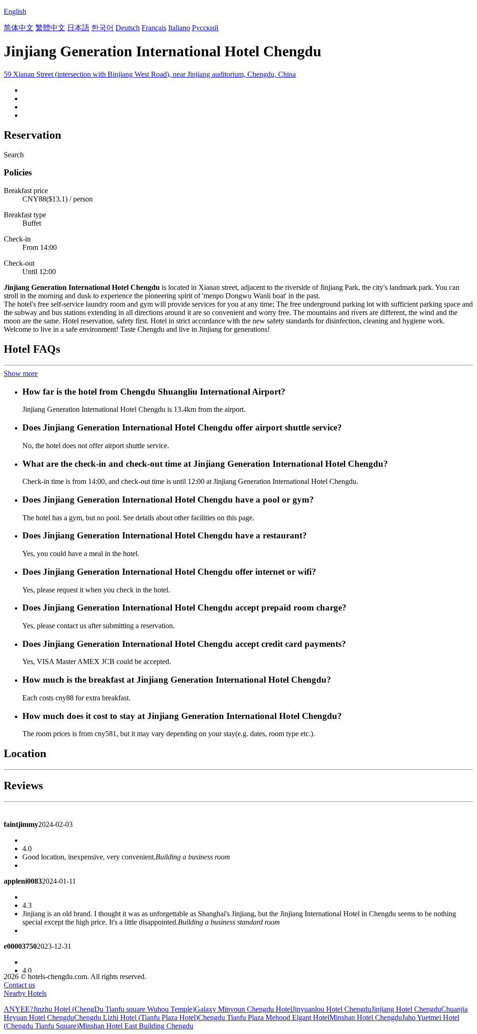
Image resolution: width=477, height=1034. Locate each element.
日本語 (78, 28)
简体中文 (19, 28)
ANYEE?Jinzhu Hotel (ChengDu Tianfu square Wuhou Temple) (99, 1009)
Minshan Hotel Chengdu (365, 1017)
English (15, 11)
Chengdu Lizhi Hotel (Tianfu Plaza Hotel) (136, 1017)
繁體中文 (50, 28)
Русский (205, 28)
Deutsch (128, 28)
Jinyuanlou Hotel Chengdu (331, 1009)
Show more (21, 373)
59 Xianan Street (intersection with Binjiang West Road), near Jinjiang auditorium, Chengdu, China (150, 74)
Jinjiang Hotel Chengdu (406, 1009)
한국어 (102, 28)
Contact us (19, 985)
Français (154, 28)
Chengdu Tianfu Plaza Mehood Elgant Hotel (263, 1017)
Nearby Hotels (25, 993)
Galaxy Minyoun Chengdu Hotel (243, 1009)
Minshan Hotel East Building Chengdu (136, 1026)
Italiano (179, 28)
